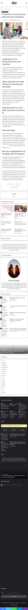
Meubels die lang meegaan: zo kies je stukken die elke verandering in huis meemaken (18, 443)
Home (3, 9)
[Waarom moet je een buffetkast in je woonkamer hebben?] (14, 414)
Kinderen (4, 375)
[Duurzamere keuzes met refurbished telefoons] (7, 224)
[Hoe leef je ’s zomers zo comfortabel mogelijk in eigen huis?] (23, 414)
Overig (3, 379)
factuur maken (5, 145)
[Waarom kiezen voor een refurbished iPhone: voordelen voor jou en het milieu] (21, 208)
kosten (18, 184)
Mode (3, 377)
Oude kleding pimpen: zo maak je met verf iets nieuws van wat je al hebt (12, 351)
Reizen (3, 381)
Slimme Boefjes (14, 604)
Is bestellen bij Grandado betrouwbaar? (18, 306)
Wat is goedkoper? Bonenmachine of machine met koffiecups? (20, 230)
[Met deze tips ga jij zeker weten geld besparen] (5, 315)
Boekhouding (5, 367)
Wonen (3, 392)
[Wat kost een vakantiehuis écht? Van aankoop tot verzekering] (5, 414)
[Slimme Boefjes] (14, 3)
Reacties (22, 430)
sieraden (4, 384)
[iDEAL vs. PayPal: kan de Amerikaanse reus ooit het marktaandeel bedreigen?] (5, 332)
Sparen (3, 386)
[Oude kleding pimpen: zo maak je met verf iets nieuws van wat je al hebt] (4, 436)
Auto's (3, 360)
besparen (11, 184)
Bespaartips (8, 9)
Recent (5, 430)
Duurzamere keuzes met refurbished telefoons (6, 230)
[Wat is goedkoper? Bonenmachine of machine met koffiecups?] (21, 224)
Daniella (14, 194)
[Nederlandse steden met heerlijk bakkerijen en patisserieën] (5, 323)
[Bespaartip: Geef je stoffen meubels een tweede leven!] (5, 406)
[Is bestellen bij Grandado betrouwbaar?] (5, 308)
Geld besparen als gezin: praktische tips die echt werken (6, 215)
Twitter (2, 421)
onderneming (14, 187)
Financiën (4, 371)
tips (2, 388)
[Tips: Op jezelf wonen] (14, 405)
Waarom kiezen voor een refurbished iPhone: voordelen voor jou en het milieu (20, 215)
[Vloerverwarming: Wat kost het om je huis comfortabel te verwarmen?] (23, 406)
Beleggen (4, 363)
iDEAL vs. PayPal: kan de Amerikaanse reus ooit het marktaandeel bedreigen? (18, 329)
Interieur (4, 373)
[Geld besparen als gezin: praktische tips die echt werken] (7, 208)
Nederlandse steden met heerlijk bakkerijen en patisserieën (17, 320)
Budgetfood (4, 369)
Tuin (3, 390)
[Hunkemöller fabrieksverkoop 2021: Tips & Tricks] (5, 300)
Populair (14, 430)
